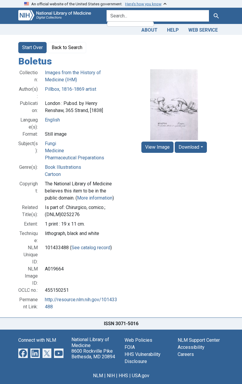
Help (173, 30)
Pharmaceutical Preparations (74, 158)
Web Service (203, 30)
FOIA (130, 347)
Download (189, 147)
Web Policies (138, 340)
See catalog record (90, 247)
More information (94, 198)
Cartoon (53, 174)
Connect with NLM (37, 340)
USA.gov (140, 375)
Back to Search (67, 47)
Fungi (50, 143)
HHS (123, 375)
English (52, 120)
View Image (157, 147)
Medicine (54, 150)
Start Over (32, 47)
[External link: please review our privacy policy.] (23, 353)
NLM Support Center (199, 340)
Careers (186, 354)
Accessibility (191, 347)
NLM (98, 375)
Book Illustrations (63, 167)
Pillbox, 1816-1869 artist (70, 89)
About (149, 30)
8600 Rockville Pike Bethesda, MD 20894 (93, 353)
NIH (111, 375)
